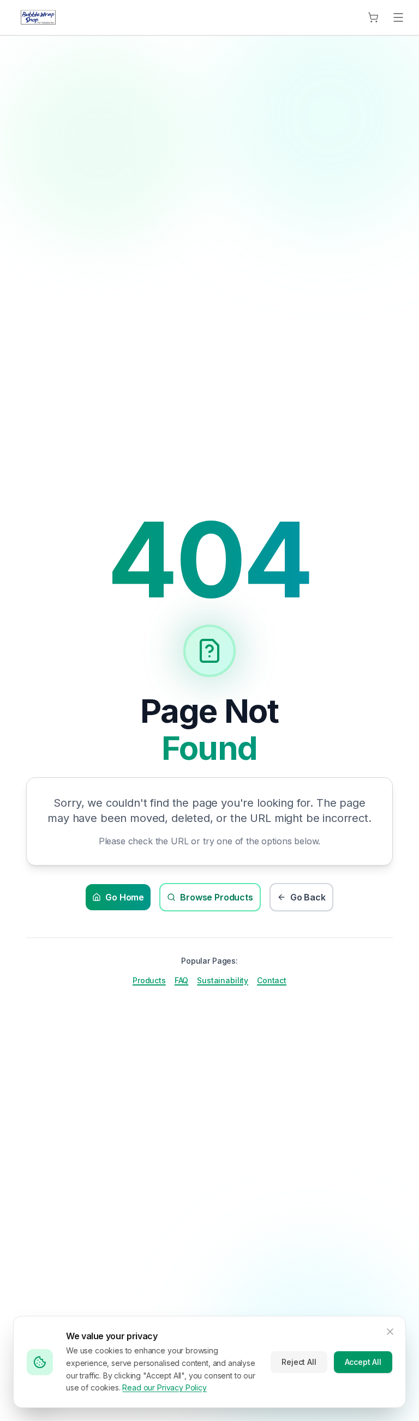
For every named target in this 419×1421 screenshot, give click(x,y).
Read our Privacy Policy (164, 1387)
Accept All (363, 1361)
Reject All (299, 1361)
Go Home (124, 897)
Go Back (308, 897)
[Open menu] (398, 17)
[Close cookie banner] (390, 1331)
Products (149, 980)
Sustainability (222, 980)
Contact (271, 980)
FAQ (182, 980)
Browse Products (216, 897)
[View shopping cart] (373, 17)
